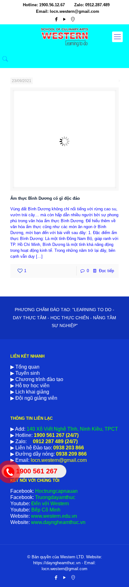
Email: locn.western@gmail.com (67, 11)
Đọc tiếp (106, 270)
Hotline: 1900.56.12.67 (44, 4)
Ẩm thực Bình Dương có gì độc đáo (45, 198)
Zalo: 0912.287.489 (92, 4)
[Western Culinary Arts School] (64, 36)
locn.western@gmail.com (58, 460)
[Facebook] (56, 19)
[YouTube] (64, 19)
